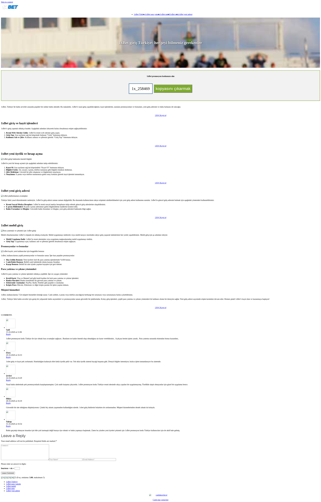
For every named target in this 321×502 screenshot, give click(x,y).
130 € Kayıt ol (160, 115)
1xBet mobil (165, 14)
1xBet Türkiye (139, 14)
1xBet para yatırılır (152, 14)
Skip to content (7, 2)
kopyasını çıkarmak (173, 88)
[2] (5, 477)
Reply (8, 334)
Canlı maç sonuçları (160, 500)
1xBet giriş (174, 14)
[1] (2, 477)
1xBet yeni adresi (185, 14)
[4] (11, 477)
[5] (14, 477)
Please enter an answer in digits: (13, 464)
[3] (8, 477)
